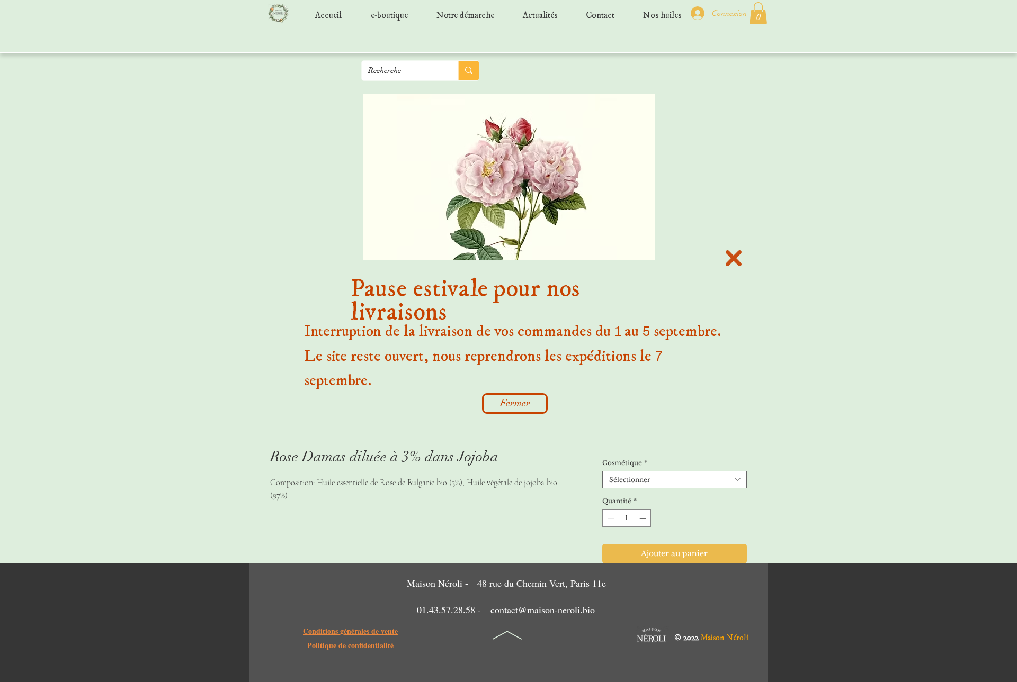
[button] (734, 258)
